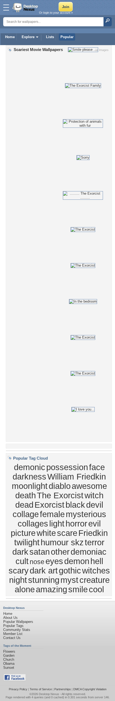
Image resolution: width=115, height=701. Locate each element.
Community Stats (16, 630)
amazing (51, 589)
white (46, 532)
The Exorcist (60, 495)
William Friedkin (76, 476)
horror (76, 523)
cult (22, 561)
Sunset (8, 668)
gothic (70, 570)
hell (96, 561)
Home (10, 37)
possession (67, 467)
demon (76, 561)
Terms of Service (41, 689)
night (18, 579)
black (75, 504)
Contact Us (12, 638)
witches (96, 570)
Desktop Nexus (49, 694)
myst (69, 579)
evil (94, 523)
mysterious (86, 514)
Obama (8, 664)
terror (94, 542)
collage (26, 514)
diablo (60, 486)
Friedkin (93, 532)
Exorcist (49, 504)
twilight (27, 542)
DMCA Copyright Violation (89, 689)
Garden (8, 655)
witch (94, 495)
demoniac (88, 551)
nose (37, 561)
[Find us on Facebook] (15, 680)
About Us (10, 618)
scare (67, 532)
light (56, 523)
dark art (44, 570)
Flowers (9, 651)
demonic (29, 467)
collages (33, 523)
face (97, 467)
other (60, 551)
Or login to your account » (56, 12)
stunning (43, 579)
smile (78, 589)
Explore (28, 37)
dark (20, 551)
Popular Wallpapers (18, 622)
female (52, 514)
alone (25, 589)
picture (23, 532)
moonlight (30, 486)
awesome (89, 486)
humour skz (62, 542)
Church (8, 660)
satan (39, 551)
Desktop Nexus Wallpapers (25, 7)
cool (96, 589)
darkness (29, 476)
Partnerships (62, 689)
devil (94, 504)
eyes (54, 561)
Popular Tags (13, 626)
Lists (50, 37)
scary (19, 570)
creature (94, 579)
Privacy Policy (18, 689)
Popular (67, 37)
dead (24, 504)
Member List (12, 634)
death (25, 495)
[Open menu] (6, 7)
